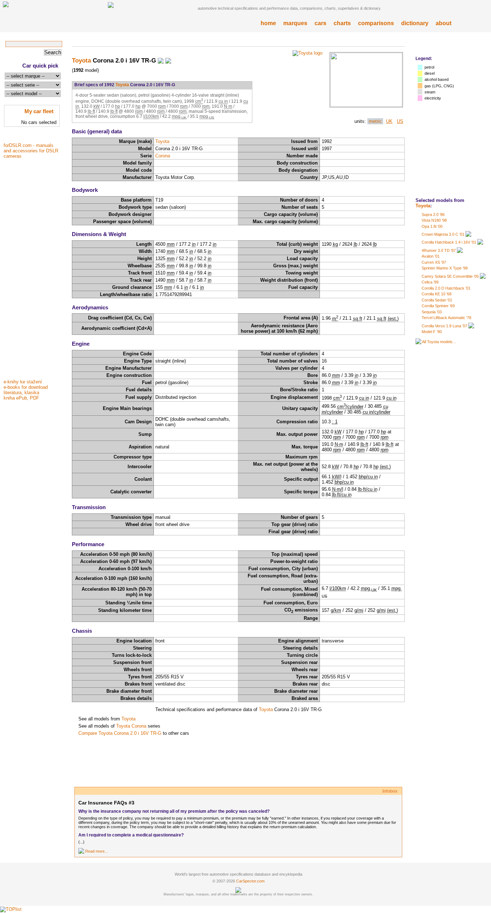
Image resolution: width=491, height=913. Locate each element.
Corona (162, 155)
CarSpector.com (250, 881)
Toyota (423, 205)
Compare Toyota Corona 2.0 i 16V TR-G (119, 733)
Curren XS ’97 (434, 262)
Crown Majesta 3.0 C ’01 (443, 234)
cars (320, 23)
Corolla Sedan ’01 (437, 300)
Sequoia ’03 (432, 312)
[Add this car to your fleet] (161, 60)
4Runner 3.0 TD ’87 (439, 250)
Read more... (96, 851)
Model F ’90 (432, 331)
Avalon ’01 (431, 256)
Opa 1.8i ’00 (432, 226)
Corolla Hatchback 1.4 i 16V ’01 (449, 242)
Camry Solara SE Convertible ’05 (450, 276)
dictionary (414, 23)
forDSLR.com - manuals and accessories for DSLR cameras (31, 151)
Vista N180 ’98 (434, 220)
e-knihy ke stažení (23, 381)
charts (342, 23)
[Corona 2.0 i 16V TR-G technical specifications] (366, 105)
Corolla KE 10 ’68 (436, 294)
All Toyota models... (439, 342)
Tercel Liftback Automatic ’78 (446, 317)
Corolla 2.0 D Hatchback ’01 (446, 288)
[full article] (81, 851)
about (443, 23)
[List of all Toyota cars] (418, 342)
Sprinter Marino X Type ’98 (445, 268)
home (268, 23)
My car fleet (39, 111)
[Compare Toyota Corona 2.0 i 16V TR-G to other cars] (168, 60)
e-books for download (26, 387)
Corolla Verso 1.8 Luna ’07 (444, 326)
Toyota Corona (131, 726)
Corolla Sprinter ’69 (438, 306)
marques (295, 23)
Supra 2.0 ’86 (433, 214)
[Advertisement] (32, 268)
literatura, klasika (21, 392)
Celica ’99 (430, 282)
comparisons (376, 23)
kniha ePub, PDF (21, 398)
